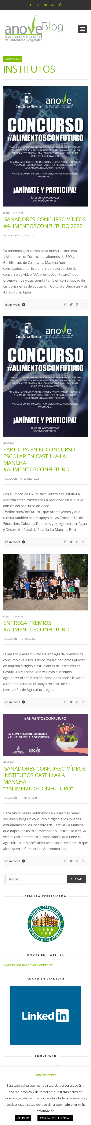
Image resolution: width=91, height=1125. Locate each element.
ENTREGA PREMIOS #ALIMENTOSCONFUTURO (36, 626)
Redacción (10, 235)
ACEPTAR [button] (23, 1118)
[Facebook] (31, 5)
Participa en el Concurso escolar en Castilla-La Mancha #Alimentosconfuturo (39, 459)
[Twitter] (45, 5)
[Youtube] (53, 5)
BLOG (6, 212)
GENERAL (17, 212)
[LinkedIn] (38, 5)
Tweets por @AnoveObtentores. (28, 965)
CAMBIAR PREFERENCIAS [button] (55, 1118)
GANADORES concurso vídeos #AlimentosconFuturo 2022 (44, 222)
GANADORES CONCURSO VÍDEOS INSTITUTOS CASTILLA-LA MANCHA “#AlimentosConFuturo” (44, 778)
